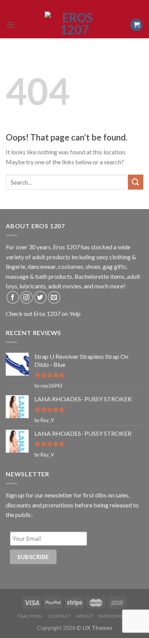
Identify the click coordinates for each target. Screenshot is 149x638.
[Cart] (136, 25)
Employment (115, 616)
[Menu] (10, 24)
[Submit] (135, 182)
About (84, 616)
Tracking (30, 616)
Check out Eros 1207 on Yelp (43, 313)
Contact (59, 616)
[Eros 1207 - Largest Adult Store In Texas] (74, 24)
